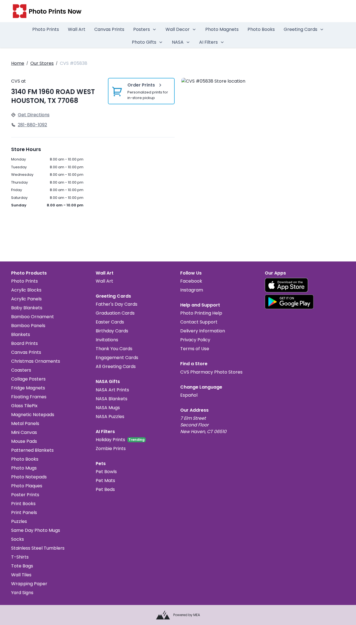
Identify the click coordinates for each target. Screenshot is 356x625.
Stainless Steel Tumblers (38, 548)
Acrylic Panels (26, 299)
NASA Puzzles (110, 416)
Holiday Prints (110, 439)
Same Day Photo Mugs (35, 530)
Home (17, 63)
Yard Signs (22, 592)
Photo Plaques (26, 486)
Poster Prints (25, 494)
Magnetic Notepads (32, 414)
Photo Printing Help (201, 313)
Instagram (191, 290)
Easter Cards (110, 322)
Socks (17, 539)
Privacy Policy (195, 340)
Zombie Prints (111, 448)
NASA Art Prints (112, 390)
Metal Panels (25, 423)
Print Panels (24, 512)
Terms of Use (194, 348)
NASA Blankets (111, 399)
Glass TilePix (24, 405)
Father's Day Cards (116, 304)
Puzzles (19, 521)
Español (188, 395)
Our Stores (42, 63)
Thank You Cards (114, 348)
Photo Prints (45, 29)
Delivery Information (202, 331)
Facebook (191, 281)
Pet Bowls (106, 471)
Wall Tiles (21, 575)
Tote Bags (22, 566)
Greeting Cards (300, 29)
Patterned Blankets (32, 450)
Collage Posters (28, 379)
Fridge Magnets (28, 388)
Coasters (21, 370)
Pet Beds (105, 489)
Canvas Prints (109, 29)
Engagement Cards (117, 357)
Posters (141, 29)
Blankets (20, 334)
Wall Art (76, 29)
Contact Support (198, 322)
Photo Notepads (29, 477)
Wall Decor (177, 29)
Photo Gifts (144, 42)
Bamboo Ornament (32, 316)
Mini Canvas (24, 432)
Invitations (107, 340)
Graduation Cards (115, 313)
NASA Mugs (108, 407)
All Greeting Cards (116, 366)
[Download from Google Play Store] (289, 302)
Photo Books (261, 29)
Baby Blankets (26, 308)
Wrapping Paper (29, 583)
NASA (178, 42)
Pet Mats (105, 480)
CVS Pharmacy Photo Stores (211, 372)
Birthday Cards (112, 331)
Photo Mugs (24, 468)
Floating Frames (28, 397)
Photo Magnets (222, 29)
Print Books (23, 503)
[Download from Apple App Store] (286, 285)
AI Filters (208, 42)
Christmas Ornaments (35, 361)
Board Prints (24, 343)
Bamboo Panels (28, 325)
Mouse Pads (24, 441)
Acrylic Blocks (26, 290)
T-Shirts (20, 557)
